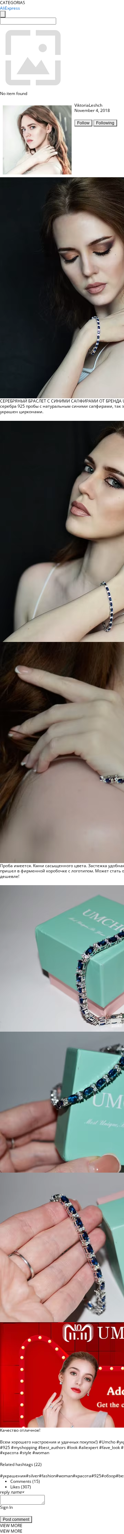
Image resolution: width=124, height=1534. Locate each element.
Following (105, 123)
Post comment (16, 1519)
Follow (83, 123)
